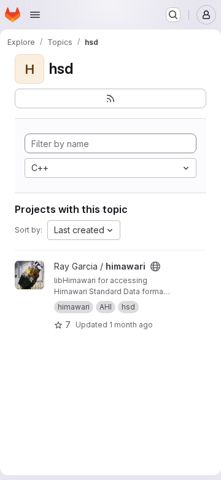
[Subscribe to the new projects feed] (110, 98)
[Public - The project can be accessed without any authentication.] (155, 266)
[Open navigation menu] (35, 15)
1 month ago (131, 324)
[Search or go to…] (173, 14)
